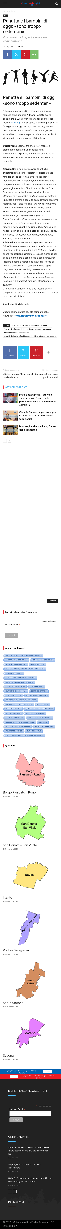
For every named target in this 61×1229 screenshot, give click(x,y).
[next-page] (9, 441)
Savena (8, 1055)
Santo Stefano (13, 1003)
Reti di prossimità (13, 713)
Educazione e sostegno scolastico (37, 329)
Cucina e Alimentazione (15, 686)
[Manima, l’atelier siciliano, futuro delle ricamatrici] (10, 430)
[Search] (57, 4)
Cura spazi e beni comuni (16, 691)
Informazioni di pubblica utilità (16, 332)
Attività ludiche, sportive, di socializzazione (29, 325)
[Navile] (30, 875)
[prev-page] (5, 441)
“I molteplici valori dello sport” (31, 315)
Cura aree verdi (36, 686)
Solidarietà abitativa (15, 717)
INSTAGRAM (16, 1202)
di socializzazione (13, 695)
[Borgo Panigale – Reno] (30, 770)
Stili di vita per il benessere (45, 336)
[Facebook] (7, 54)
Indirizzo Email (12, 624)
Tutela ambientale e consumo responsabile (24, 735)
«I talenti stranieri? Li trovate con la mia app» (16, 376)
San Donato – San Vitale (20, 845)
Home (5, 11)
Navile (7, 897)
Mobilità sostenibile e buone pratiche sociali (44, 376)
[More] (48, 352)
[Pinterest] (25, 54)
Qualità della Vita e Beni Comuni (17, 336)
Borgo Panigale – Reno (19, 792)
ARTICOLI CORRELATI (16, 387)
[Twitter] (16, 54)
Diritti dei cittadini (39, 691)
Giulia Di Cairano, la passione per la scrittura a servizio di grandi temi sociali (37, 415)
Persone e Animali (13, 709)
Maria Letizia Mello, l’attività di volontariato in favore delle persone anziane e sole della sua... (29, 1150)
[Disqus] (30, 484)
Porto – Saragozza (16, 950)
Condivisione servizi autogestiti (19, 682)
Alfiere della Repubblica (16, 660)
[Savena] (30, 1033)
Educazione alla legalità (37, 695)
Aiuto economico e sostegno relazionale (24, 655)
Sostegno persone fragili (39, 717)
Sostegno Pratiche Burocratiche (20, 722)
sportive (43, 722)
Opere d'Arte (42, 704)
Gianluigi (15, 122)
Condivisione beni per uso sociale (20, 678)
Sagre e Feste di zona (35, 713)
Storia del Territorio (44, 726)
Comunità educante (12, 329)
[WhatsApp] (34, 54)
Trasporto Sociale (14, 731)
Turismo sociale (34, 731)
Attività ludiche (38, 664)
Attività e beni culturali (16, 664)
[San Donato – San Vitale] (30, 822)
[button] (5, 4)
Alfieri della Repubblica (42, 660)
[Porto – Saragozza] (30, 928)
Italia (13, 11)
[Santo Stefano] (30, 980)
